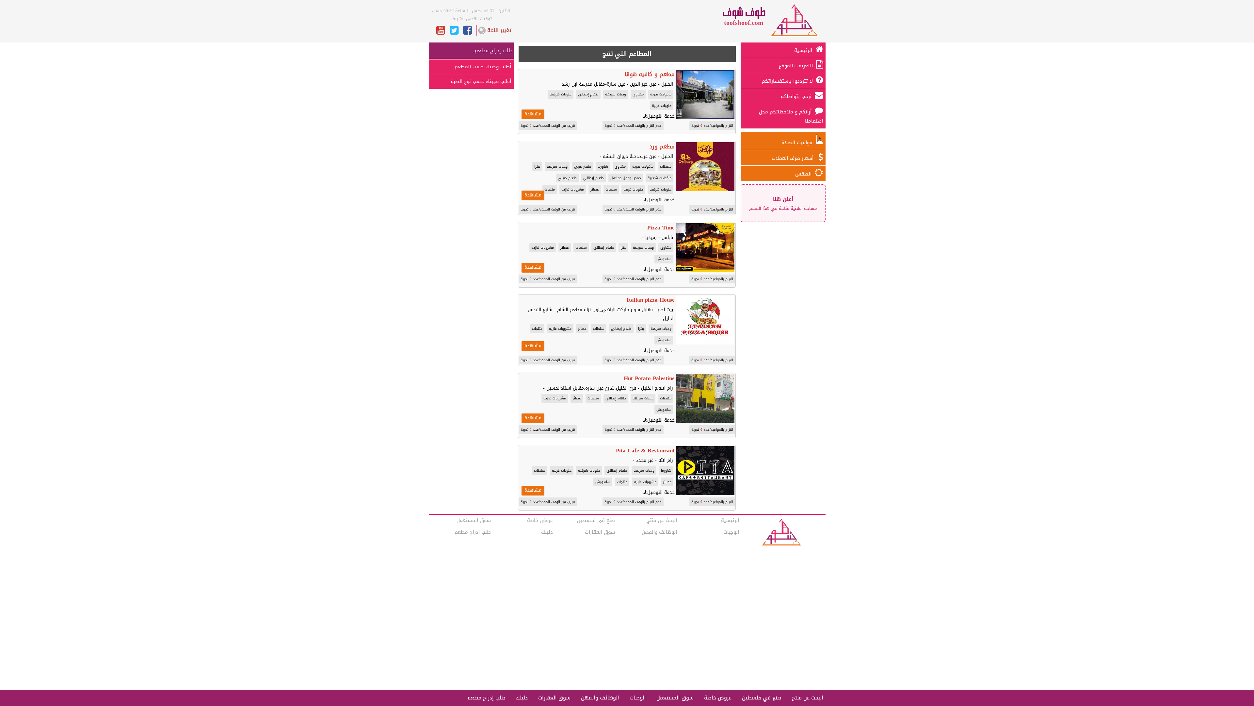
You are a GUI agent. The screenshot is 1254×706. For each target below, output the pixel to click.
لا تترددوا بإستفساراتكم (787, 81)
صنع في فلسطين (596, 520)
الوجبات (731, 532)
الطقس (803, 173)
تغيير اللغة (499, 30)
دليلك (547, 532)
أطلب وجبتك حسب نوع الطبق (480, 81)
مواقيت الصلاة (798, 142)
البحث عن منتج (662, 520)
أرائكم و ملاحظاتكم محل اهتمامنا (791, 116)
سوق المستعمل (474, 520)
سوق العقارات (600, 532)
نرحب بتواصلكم (796, 96)
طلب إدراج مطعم (493, 50)
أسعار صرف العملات (793, 158)
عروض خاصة (540, 520)
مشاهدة (532, 113)
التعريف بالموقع (796, 65)
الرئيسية (803, 50)
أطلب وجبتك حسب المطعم (483, 66)
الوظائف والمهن (659, 532)
